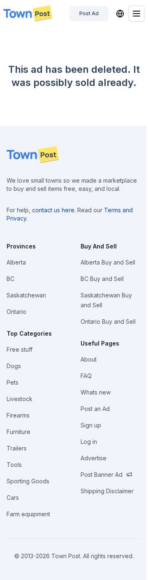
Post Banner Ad (102, 474)
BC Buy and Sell (102, 278)
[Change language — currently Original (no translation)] (120, 13)
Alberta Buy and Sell (108, 262)
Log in (89, 441)
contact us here (53, 209)
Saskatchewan (26, 295)
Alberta (16, 262)
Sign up (91, 425)
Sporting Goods (28, 481)
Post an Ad (95, 408)
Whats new (96, 392)
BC (10, 278)
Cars (13, 497)
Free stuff (19, 349)
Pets (12, 382)
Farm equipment (28, 513)
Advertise (93, 458)
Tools (14, 464)
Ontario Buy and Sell (108, 321)
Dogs (14, 365)
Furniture (18, 431)
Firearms (18, 415)
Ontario (16, 311)
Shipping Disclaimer (107, 490)
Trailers (17, 448)
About (89, 359)
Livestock (19, 398)
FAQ (86, 375)
